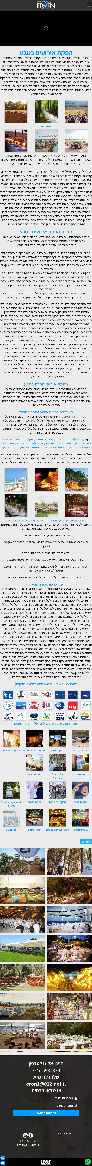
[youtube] (25, 1135)
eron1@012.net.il (46, 1083)
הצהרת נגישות (64, 1133)
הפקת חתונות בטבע (75, 416)
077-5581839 (28, 1141)
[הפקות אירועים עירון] (46, 5)
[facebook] (30, 1135)
